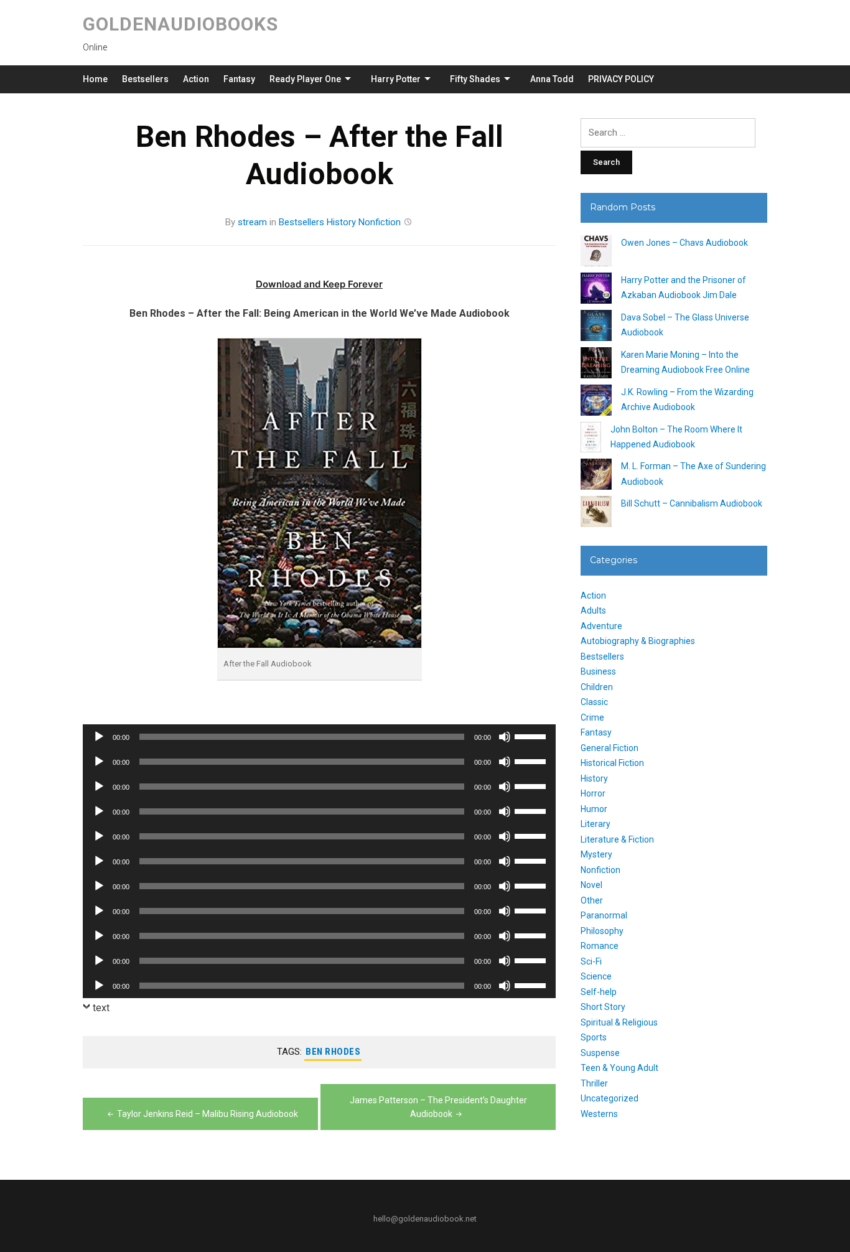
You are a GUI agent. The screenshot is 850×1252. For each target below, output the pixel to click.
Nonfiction (379, 222)
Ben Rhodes (333, 1051)
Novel (591, 885)
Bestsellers (145, 79)
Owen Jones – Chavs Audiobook (684, 243)
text (101, 1008)
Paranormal (604, 915)
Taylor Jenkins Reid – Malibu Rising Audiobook (207, 1114)
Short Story (603, 1007)
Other (592, 900)
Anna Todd (552, 79)
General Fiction (609, 748)
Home (95, 79)
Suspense (600, 1053)
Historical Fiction (612, 763)
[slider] (532, 735)
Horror (593, 793)
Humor (594, 809)
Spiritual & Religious (619, 1022)
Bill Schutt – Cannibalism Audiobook (691, 503)
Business (598, 671)
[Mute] (504, 737)
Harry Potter (396, 79)
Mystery (596, 854)
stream (252, 222)
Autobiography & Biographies (638, 641)
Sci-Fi (591, 961)
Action (196, 79)
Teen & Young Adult (619, 1068)
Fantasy (239, 79)
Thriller (594, 1083)
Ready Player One (305, 79)
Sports (594, 1037)
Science (596, 976)
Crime (592, 717)
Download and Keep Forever (319, 284)
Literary (595, 824)
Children (597, 687)
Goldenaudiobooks (180, 24)
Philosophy (602, 931)
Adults (593, 610)
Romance (600, 946)
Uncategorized (609, 1098)
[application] (319, 736)
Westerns (599, 1114)
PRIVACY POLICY (621, 79)
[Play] (99, 737)
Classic (594, 702)
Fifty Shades (475, 79)
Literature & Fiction (617, 839)
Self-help (599, 992)
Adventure (601, 626)
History (341, 222)
